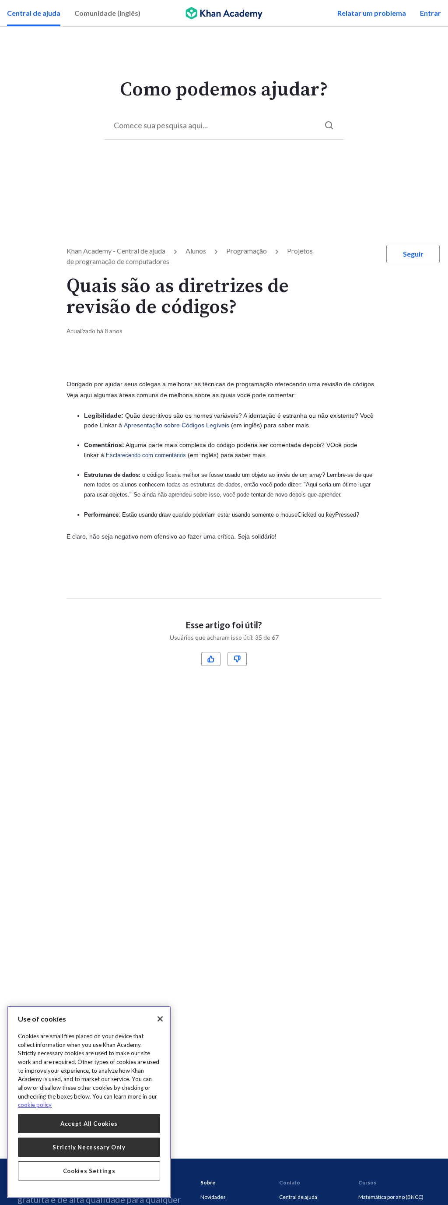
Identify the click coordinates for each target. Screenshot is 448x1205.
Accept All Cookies (89, 1123)
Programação (246, 251)
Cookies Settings (89, 1170)
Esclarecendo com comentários (146, 455)
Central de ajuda (33, 13)
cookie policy (35, 1104)
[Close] (160, 1019)
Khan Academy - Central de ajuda (115, 251)
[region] (89, 1102)
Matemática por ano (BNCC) (391, 1197)
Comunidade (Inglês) (107, 13)
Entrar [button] (430, 13)
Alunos (196, 251)
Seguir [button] (413, 254)
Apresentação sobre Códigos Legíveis (176, 425)
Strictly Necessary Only (88, 1147)
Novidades (213, 1197)
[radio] (210, 659)
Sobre (207, 1182)
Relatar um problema (371, 13)
